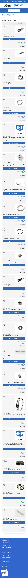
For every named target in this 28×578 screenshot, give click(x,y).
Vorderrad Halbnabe (7, 15)
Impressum (4, 564)
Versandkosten (5, 568)
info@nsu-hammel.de (8, 549)
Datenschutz (4, 566)
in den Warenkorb (14, 39)
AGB (3, 563)
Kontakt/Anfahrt (7, 1)
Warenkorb (22, 1)
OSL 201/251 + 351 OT (11, 14)
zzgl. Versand (23, 42)
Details (23, 46)
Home (3, 14)
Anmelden (14, 1)
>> (15, 535)
